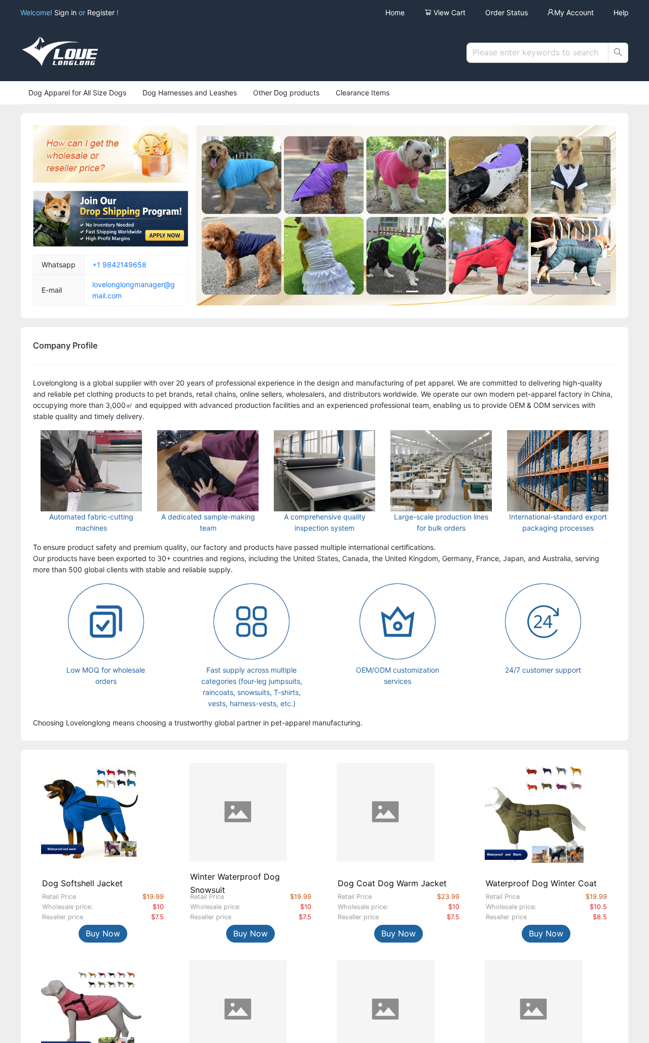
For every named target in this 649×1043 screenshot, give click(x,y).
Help (621, 12)
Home (395, 12)
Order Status (506, 12)
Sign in (66, 12)
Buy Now (103, 933)
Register (101, 12)
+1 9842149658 (119, 264)
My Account (574, 12)
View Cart (448, 12)
